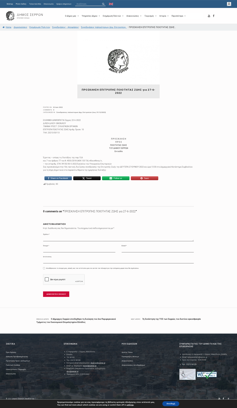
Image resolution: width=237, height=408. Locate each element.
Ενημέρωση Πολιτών (112, 16)
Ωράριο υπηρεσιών (63, 4)
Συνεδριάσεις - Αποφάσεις (65, 27)
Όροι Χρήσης (11, 352)
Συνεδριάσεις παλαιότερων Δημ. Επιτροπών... (104, 27)
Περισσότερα (177, 16)
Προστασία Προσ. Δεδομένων (18, 361)
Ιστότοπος (47, 257)
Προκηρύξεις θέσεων (130, 357)
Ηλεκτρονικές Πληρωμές (16, 369)
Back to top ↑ (30, 399)
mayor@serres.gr (89, 366)
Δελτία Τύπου (127, 352)
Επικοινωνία (48, 4)
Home (8, 27)
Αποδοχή (171, 403)
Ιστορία (163, 16)
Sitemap (10, 4)
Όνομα (46, 246)
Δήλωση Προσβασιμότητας (17, 357)
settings (130, 405)
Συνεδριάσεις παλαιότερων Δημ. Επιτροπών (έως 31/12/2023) (81, 112)
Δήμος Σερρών (30, 15)
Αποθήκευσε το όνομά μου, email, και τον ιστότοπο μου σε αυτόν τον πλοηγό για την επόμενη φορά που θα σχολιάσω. (92, 268)
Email (124, 246)
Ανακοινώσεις (132, 16)
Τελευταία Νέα (35, 4)
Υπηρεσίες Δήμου (89, 16)
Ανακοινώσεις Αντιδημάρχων (133, 365)
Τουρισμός (149, 16)
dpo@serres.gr (72, 371)
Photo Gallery (21, 4)
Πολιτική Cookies (13, 365)
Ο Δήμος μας (70, 16)
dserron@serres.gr (98, 363)
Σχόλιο (46, 234)
